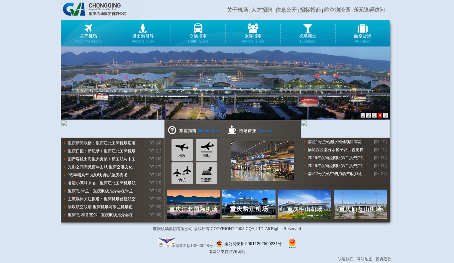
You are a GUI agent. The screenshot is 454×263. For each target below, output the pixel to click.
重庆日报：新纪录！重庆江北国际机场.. (103, 151)
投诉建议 (384, 259)
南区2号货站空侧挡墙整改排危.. (336, 173)
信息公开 (286, 10)
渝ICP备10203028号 (194, 245)
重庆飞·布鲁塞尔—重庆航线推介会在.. (101, 215)
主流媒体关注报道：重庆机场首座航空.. (103, 199)
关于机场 (237, 10)
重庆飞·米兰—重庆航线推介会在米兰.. (101, 191)
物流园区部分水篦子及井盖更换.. (337, 149)
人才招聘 (262, 10)
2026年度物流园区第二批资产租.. (337, 157)
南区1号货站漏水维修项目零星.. (336, 141)
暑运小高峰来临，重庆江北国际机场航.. (103, 183)
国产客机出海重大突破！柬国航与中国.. (103, 159)
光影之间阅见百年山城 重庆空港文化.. (101, 167)
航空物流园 (337, 10)
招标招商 (310, 10)
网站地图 (365, 259)
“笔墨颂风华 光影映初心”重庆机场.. (98, 175)
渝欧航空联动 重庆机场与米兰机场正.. (101, 207)
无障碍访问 (371, 10)
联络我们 (346, 259)
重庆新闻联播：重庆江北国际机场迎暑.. (103, 143)
